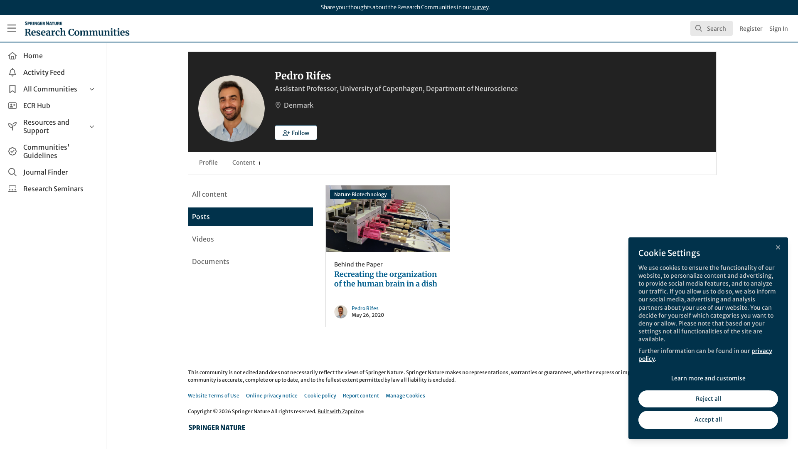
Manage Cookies (405, 395)
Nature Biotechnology (360, 194)
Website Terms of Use (213, 395)
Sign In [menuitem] (778, 28)
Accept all (708, 419)
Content (246, 162)
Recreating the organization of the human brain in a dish (388, 218)
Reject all (708, 398)
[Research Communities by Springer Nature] (217, 427)
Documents (210, 261)
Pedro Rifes (365, 308)
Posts (201, 216)
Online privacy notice (272, 395)
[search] (711, 28)
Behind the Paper (358, 264)
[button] (296, 132)
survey (480, 7)
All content (209, 194)
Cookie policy (320, 395)
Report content (361, 395)
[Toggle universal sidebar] (11, 28)
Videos (203, 239)
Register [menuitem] (751, 28)
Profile (208, 162)
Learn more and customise (708, 378)
